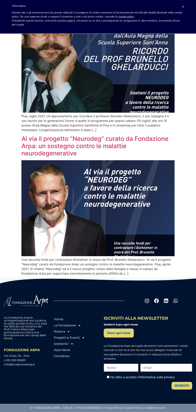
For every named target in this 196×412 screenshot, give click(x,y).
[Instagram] (147, 300)
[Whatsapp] (175, 300)
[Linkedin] (166, 300)
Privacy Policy (112, 408)
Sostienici (61, 344)
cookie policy (126, 16)
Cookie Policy (133, 408)
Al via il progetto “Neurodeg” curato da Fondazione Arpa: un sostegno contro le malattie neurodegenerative (94, 146)
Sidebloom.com (155, 408)
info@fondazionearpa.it (19, 364)
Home (58, 319)
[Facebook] (156, 300)
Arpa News (62, 350)
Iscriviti (182, 385)
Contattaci (62, 356)
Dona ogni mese (118, 333)
